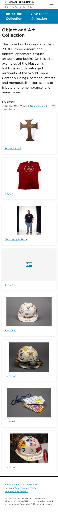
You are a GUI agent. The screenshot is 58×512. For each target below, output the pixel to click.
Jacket (9, 285)
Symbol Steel (13, 148)
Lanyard (10, 421)
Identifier (7, 109)
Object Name (37, 106)
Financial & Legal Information (21, 484)
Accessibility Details (16, 491)
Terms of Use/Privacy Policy (20, 488)
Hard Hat (10, 330)
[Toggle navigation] (51, 4)
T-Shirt (9, 194)
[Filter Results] (53, 106)
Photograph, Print (16, 239)
